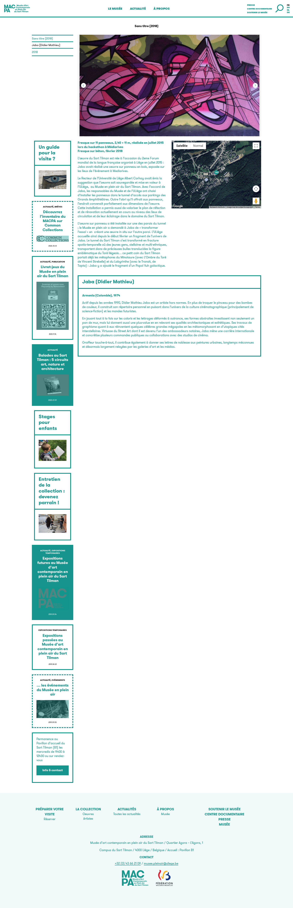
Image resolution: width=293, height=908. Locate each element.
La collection (88, 809)
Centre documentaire (259, 8)
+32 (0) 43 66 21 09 (128, 863)
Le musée (115, 9)
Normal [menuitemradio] (198, 145)
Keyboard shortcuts (217, 207)
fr (288, 5)
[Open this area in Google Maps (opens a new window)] (178, 206)
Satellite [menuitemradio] (182, 145)
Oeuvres (88, 814)
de (288, 12)
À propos (161, 9)
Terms (257, 207)
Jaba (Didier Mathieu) (108, 281)
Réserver (49, 819)
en (288, 7)
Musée (165, 814)
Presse (251, 5)
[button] (215, 85)
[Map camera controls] (256, 188)
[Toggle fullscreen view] (256, 145)
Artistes (88, 818)
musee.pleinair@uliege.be (161, 863)
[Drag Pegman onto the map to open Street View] (256, 201)
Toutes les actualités (126, 814)
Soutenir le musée (257, 12)
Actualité (138, 9)
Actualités (127, 809)
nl (288, 10)
